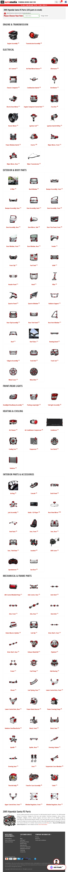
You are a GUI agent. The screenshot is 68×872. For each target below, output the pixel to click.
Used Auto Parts (9, 842)
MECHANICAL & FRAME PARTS (17, 575)
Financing (22, 850)
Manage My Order (24, 842)
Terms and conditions (40, 840)
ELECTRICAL (8, 49)
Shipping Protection (25, 848)
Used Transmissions (10, 840)
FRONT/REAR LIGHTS (13, 385)
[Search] (56, 2)
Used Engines (8, 838)
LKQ (48, 823)
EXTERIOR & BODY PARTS (15, 169)
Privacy (37, 837)
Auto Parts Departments (9, 835)
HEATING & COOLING (13, 410)
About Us (37, 838)
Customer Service (26, 834)
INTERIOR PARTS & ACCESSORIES (18, 474)
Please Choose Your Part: (13, 15)
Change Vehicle (44, 16)
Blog (21, 838)
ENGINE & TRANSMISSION (15, 24)
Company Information (43, 834)
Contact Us (23, 852)
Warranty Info (23, 845)
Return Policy (23, 843)
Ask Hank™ (22, 840)
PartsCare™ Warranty (25, 847)
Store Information (42, 824)
